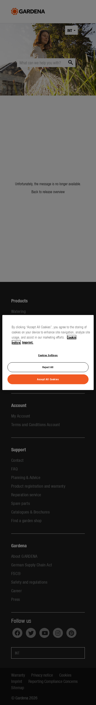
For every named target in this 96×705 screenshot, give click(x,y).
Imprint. (27, 342)
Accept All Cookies (48, 379)
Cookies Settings (48, 355)
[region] (47, 352)
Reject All (48, 367)
